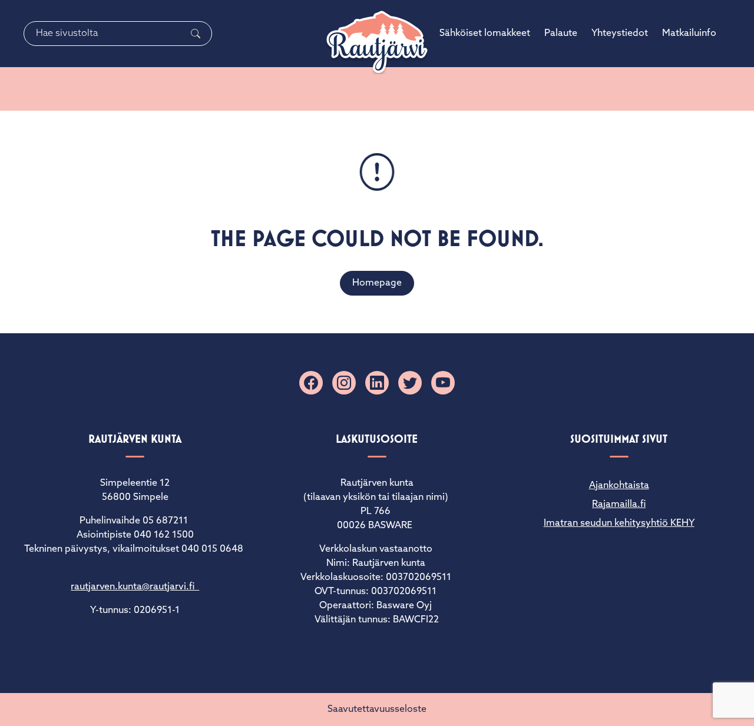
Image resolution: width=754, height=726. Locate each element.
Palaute (560, 33)
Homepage (377, 283)
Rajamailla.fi (619, 504)
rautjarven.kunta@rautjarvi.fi (135, 587)
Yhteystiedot (619, 33)
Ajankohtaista (619, 485)
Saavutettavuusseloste (377, 709)
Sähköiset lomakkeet (484, 33)
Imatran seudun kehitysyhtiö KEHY (619, 523)
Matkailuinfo (689, 33)
